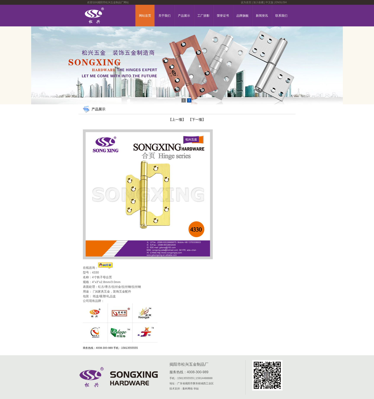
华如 (196, 388)
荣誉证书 (223, 15)
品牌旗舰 (242, 15)
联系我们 (281, 15)
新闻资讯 (262, 15)
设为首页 (246, 2)
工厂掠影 (203, 15)
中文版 (269, 2)
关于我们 (164, 15)
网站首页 (145, 15)
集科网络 (187, 388)
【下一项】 (197, 119)
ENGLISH (281, 2)
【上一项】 (177, 119)
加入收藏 (258, 2)
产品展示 (184, 15)
